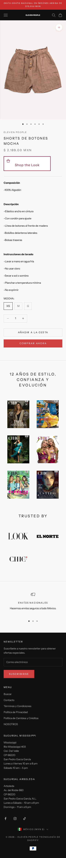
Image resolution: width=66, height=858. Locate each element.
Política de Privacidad (16, 712)
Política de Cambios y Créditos (21, 718)
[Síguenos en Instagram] (15, 818)
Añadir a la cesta (33, 332)
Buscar (8, 694)
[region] (33, 603)
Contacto (9, 700)
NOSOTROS (11, 724)
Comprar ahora (33, 343)
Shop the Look (27, 165)
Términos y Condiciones (17, 706)
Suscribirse (19, 673)
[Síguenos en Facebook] (5, 818)
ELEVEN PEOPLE (15, 132)
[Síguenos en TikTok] (24, 818)
